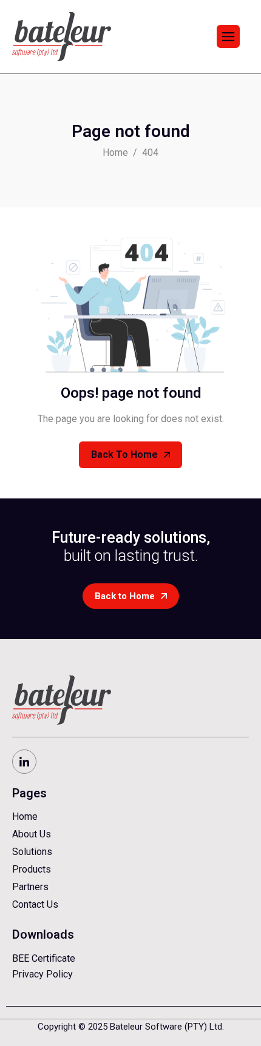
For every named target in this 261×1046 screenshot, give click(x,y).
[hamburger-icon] (228, 36)
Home (25, 816)
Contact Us (35, 904)
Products (31, 869)
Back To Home (124, 454)
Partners (30, 887)
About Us (31, 834)
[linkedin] (24, 761)
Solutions (32, 851)
